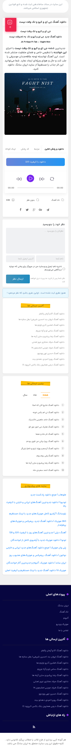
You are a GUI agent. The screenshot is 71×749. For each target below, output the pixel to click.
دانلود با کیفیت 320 (35, 162)
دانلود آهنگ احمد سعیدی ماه (48, 470)
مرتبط (36, 149)
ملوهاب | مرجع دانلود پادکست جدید (48, 495)
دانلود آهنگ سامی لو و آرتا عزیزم (50, 331)
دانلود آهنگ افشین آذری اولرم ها (49, 325)
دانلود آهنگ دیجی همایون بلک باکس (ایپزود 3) (43, 365)
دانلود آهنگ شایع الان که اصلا (47, 405)
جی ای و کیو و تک (35, 37)
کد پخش (25, 149)
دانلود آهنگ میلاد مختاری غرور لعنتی (48, 342)
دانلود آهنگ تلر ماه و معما (49, 434)
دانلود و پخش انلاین (54, 149)
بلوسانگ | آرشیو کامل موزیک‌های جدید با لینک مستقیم (37, 514)
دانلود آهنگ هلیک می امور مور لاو (46, 427)
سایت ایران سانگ (24, 65)
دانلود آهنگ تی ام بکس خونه (48, 412)
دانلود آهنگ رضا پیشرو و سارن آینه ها (47, 336)
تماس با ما (63, 630)
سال (25, 395)
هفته (45, 395)
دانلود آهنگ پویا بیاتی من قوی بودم (44, 441)
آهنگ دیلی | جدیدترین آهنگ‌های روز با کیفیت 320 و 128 (37, 533)
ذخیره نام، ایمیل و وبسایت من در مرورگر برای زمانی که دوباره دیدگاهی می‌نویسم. (35, 268)
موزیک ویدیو (62, 624)
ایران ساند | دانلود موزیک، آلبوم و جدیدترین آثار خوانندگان (36, 563)
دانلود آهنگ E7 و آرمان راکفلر (51, 314)
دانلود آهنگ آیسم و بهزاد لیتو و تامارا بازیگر (42, 448)
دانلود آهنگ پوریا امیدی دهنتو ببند (48, 359)
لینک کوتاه (10, 149)
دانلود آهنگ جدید (53, 37)
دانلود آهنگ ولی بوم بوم (50, 456)
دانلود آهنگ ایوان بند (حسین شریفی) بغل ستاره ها (41, 319)
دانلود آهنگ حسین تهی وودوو (50, 353)
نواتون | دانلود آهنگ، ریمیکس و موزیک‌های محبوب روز (37, 555)
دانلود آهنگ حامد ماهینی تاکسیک (46, 419)
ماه (35, 395)
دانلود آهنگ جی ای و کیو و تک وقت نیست (42, 22)
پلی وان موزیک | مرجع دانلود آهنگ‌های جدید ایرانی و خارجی (36, 548)
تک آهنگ (55, 200)
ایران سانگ (63, 605)
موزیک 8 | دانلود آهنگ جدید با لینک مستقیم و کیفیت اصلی (35, 570)
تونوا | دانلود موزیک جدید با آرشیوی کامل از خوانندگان (38, 540)
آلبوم (65, 618)
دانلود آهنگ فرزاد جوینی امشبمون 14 (47, 348)
